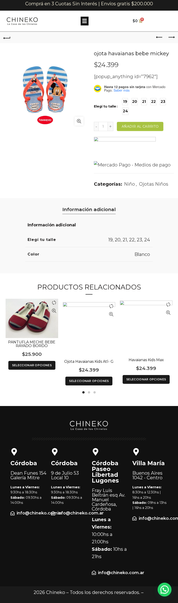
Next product (171, 37)
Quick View (54, 311)
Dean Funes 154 (28, 475)
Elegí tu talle (105, 106)
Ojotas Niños (153, 184)
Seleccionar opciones (32, 365)
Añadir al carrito (140, 126)
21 (125, 240)
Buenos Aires (147, 475)
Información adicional (89, 209)
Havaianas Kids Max (146, 360)
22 (132, 240)
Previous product (159, 37)
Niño (129, 184)
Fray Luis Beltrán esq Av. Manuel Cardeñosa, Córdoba (108, 500)
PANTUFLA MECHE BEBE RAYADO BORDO (31, 344)
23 (139, 240)
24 (147, 240)
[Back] (7, 37)
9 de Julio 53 (65, 475)
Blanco (142, 254)
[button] (85, 21)
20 (118, 240)
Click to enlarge (79, 121)
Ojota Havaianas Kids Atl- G (89, 361)
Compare (54, 303)
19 (110, 240)
